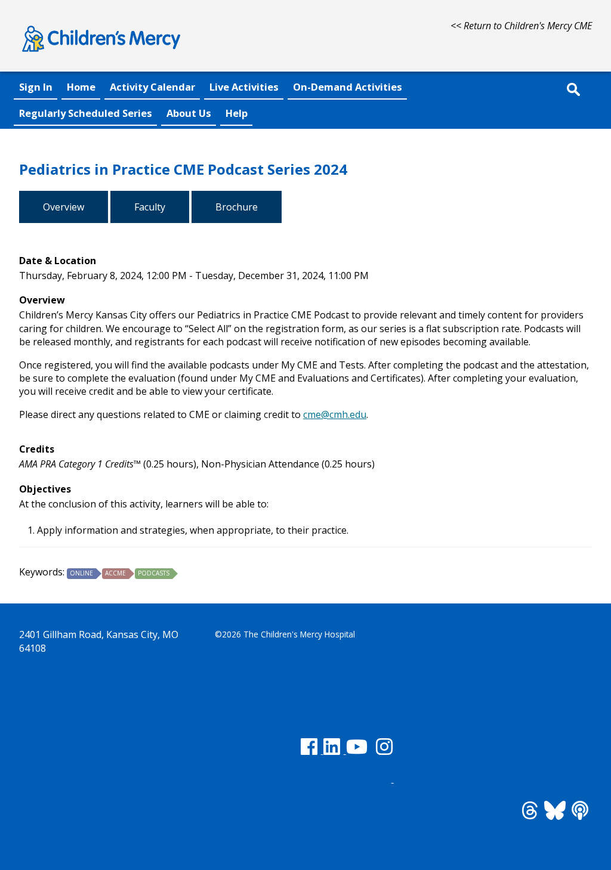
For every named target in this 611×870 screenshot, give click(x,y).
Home (81, 87)
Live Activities (244, 87)
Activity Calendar (152, 87)
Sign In (36, 87)
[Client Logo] (101, 53)
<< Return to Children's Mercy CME (521, 25)
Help (237, 113)
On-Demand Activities (347, 87)
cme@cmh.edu (334, 414)
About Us (188, 113)
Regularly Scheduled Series (85, 113)
